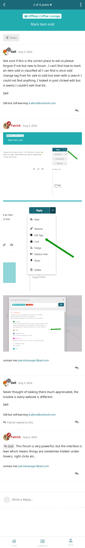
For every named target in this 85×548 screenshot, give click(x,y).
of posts (41, 5)
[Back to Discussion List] (4, 5)
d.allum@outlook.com (42, 103)
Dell (10, 446)
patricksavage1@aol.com (33, 360)
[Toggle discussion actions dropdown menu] (81, 5)
